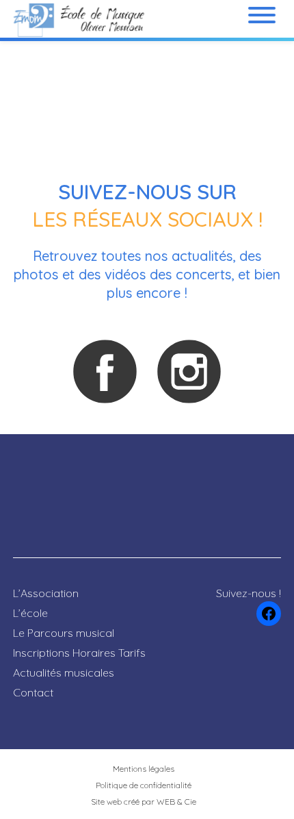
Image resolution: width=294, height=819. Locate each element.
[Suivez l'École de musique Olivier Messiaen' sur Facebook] (104, 371)
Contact (33, 692)
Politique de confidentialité (143, 785)
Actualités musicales (63, 672)
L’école (30, 613)
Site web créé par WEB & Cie (143, 801)
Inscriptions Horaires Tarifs (79, 652)
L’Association (46, 593)
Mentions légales (143, 769)
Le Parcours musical (63, 633)
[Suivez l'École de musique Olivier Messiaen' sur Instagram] (188, 371)
